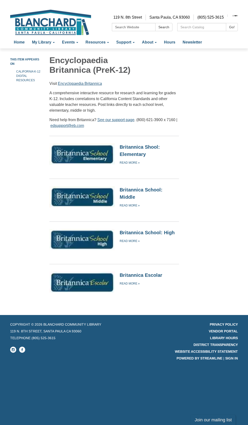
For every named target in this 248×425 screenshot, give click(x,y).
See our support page (115, 120)
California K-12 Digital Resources (28, 76)
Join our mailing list (213, 420)
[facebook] (22, 351)
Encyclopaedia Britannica (80, 83)
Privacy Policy (224, 324)
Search (163, 27)
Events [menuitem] (68, 42)
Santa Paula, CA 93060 (169, 17)
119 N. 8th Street (127, 17)
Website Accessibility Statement (206, 351)
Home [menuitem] (19, 42)
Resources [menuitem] (95, 42)
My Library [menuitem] (41, 42)
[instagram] (13, 351)
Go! (232, 27)
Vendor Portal (223, 331)
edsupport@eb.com (67, 126)
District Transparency (216, 345)
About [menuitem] (147, 42)
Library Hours (224, 338)
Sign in (231, 358)
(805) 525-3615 (210, 17)
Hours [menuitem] (169, 42)
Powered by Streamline (199, 358)
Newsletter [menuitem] (192, 42)
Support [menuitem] (123, 42)
